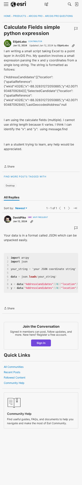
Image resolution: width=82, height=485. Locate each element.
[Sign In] (76, 4)
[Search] (69, 4)
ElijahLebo (20, 41)
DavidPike (19, 217)
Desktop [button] (10, 185)
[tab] (12, 197)
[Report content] (76, 28)
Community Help (14, 382)
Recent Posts (12, 372)
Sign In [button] (41, 342)
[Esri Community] (19, 4)
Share (9, 167)
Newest (20, 208)
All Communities (13, 366)
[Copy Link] (73, 45)
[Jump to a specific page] (75, 208)
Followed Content (14, 377)
